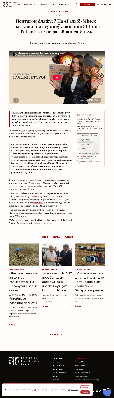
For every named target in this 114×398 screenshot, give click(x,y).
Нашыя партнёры (81, 365)
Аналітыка (28, 4)
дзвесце (62, 213)
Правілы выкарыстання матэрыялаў (87, 380)
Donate (87, 4)
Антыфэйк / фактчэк (57, 12)
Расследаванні (40, 4)
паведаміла (35, 196)
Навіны (68, 4)
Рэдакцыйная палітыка (83, 373)
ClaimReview (81, 156)
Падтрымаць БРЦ (81, 358)
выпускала (38, 203)
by (98, 4)
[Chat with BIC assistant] (106, 391)
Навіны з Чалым (58, 369)
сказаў (25, 163)
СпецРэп (56, 380)
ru (102, 4)
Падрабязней (73, 390)
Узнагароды (79, 369)
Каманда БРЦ (79, 362)
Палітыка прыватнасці (82, 376)
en (105, 4)
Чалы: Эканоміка (56, 4)
